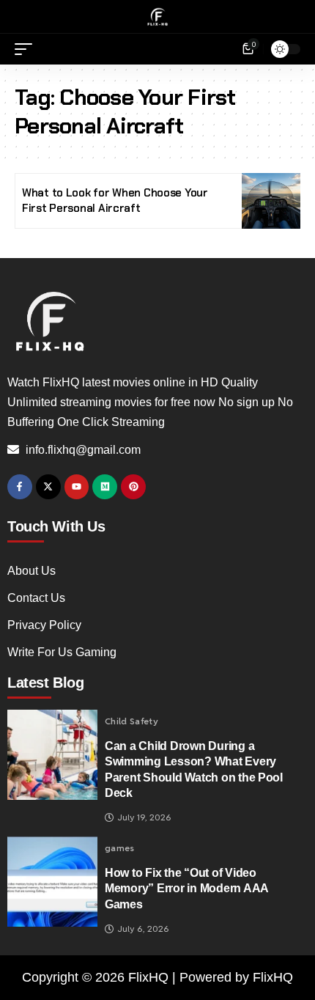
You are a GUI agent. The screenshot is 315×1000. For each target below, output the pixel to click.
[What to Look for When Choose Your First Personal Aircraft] (271, 201)
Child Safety (131, 721)
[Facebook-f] (19, 486)
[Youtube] (76, 486)
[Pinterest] (133, 486)
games (120, 848)
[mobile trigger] (27, 49)
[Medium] (104, 486)
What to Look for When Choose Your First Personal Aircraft (115, 200)
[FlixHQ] (157, 16)
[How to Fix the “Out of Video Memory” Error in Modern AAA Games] (52, 882)
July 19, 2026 (144, 817)
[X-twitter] (48, 486)
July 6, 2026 (143, 928)
